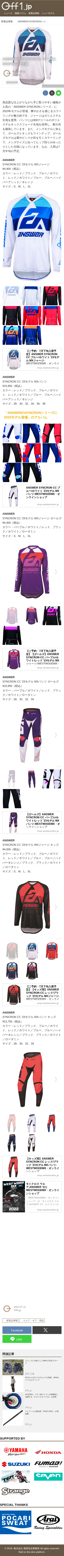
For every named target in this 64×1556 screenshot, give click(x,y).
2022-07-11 (20, 71)
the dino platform (36, 1552)
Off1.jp (17, 74)
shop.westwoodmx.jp (53, 86)
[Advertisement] (27, 1235)
